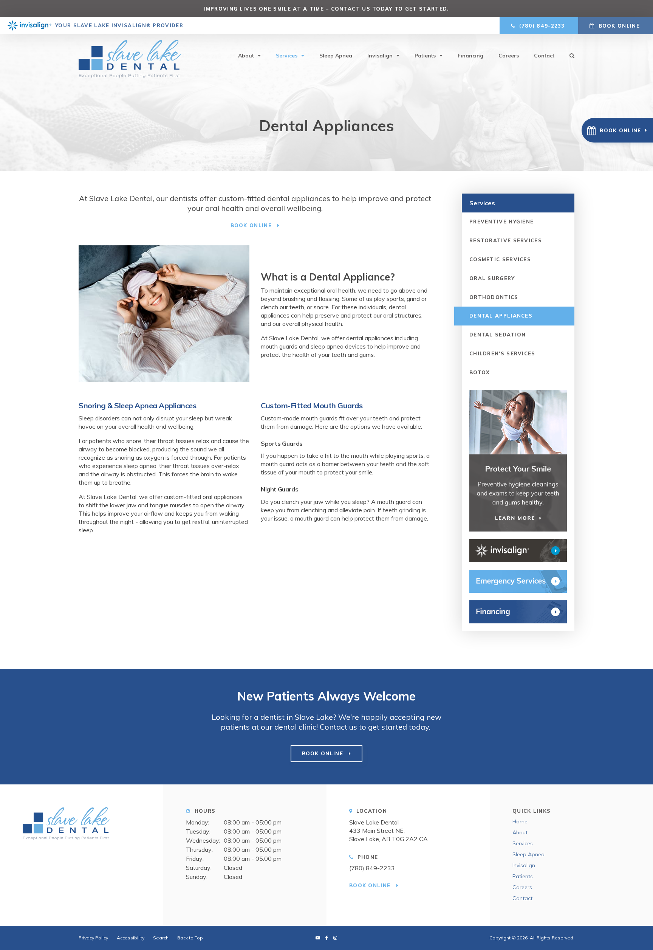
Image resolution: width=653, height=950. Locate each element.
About (246, 55)
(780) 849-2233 (372, 868)
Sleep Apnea (335, 55)
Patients (425, 55)
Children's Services (502, 353)
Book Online (619, 26)
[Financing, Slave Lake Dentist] (518, 611)
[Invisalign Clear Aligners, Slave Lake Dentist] (518, 550)
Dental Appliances (500, 316)
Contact (544, 55)
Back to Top (190, 938)
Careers (508, 55)
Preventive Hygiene (501, 222)
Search (568, 55)
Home (520, 821)
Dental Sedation (497, 335)
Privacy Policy (93, 938)
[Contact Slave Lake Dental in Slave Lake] (518, 581)
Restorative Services (505, 240)
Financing (470, 55)
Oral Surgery (492, 278)
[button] (617, 130)
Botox (479, 372)
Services (286, 55)
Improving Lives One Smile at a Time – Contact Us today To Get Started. (326, 9)
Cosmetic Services (500, 259)
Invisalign (380, 55)
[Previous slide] (194, 8)
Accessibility (130, 938)
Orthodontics (493, 297)
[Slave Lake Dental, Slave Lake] (82, 826)
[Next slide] (458, 8)
